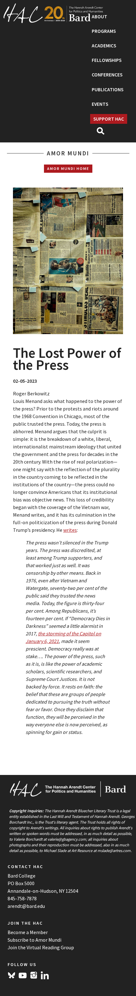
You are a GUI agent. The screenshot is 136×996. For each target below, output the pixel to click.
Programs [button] (104, 31)
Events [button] (100, 104)
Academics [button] (104, 46)
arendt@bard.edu (26, 906)
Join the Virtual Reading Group (41, 947)
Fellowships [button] (106, 60)
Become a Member (28, 932)
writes (70, 530)
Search (103, 133)
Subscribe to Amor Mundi (34, 940)
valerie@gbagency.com (66, 839)
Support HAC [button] (108, 119)
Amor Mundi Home (68, 168)
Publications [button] (107, 90)
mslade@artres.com (114, 850)
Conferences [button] (107, 75)
